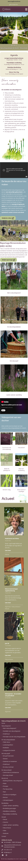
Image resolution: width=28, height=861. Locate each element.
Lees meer (14, 550)
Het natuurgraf (6, 753)
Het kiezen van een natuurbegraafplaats (14, 737)
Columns (5, 822)
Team (4, 792)
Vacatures (5, 833)
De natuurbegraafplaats (8, 740)
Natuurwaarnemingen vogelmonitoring (11, 590)
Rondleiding (5, 803)
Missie (4, 783)
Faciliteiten (6, 748)
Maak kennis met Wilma (12, 538)
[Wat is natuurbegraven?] (14, 278)
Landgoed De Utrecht (9, 750)
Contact (4, 836)
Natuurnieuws (16, 607)
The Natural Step (7, 789)
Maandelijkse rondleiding (10, 814)
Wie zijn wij (5, 778)
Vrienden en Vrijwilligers (9, 795)
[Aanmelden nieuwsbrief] (21, 441)
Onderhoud (6, 734)
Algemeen (8, 607)
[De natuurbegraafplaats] (14, 312)
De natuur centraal (8, 767)
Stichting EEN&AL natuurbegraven (12, 781)
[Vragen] (6, 484)
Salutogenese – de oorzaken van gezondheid (13, 695)
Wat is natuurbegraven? (9, 728)
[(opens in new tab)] (14, 231)
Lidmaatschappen (8, 800)
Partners (5, 797)
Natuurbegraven (6, 726)
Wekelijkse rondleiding (9, 811)
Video (4, 830)
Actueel (4, 817)
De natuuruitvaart (7, 770)
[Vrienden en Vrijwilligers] (21, 484)
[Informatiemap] (6, 441)
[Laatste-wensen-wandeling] (14, 380)
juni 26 (7, 643)
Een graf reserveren (8, 756)
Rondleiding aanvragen (9, 808)
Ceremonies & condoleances (11, 772)
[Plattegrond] (6, 463)
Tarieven (5, 759)
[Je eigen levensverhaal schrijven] (14, 59)
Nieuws (7, 554)
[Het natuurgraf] (14, 346)
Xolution (25, 859)
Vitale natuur (6, 742)
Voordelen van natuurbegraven (11, 731)
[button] (3, 855)
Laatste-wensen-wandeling (10, 806)
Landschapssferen (8, 745)
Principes (5, 786)
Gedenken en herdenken (10, 761)
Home (3, 723)
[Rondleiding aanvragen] (21, 463)
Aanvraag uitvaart (8, 775)
